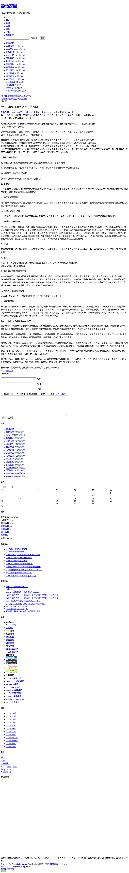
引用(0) (37, 112)
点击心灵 (10, 55)
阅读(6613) (46, 112)
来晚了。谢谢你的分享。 (17, 587)
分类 (2, 423)
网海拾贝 (10, 58)
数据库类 (10, 46)
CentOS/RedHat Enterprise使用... (19, 564)
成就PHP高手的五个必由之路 (14, 99)
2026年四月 (11, 725)
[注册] (63, 394)
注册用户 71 (6, 535)
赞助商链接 (5, 777)
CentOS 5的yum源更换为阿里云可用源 (23, 555)
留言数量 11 (6, 532)
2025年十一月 (12, 741)
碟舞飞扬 (5, 112)
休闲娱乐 (10, 79)
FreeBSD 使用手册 (14, 690)
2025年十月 (11, 744)
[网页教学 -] (11, 659)
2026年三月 (11, 728)
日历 (2, 482)
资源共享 (10, 67)
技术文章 (10, 61)
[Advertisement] (112, 129)
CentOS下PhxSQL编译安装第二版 (21, 576)
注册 (3, 760)
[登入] (57, 394)
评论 (15, 766)
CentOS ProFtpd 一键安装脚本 (19, 558)
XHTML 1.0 (6, 772)
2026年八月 (11, 713)
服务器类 (10, 70)
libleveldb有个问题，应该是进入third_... (23, 601)
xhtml (60, 864)
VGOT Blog (11, 625)
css (65, 864)
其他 (2, 752)
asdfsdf (9, 589)
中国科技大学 (12, 652)
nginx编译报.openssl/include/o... (19, 573)
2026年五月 (11, 722)
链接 (2, 617)
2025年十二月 (12, 737)
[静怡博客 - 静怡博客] (11, 672)
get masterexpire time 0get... (17, 606)
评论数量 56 (6, 526)
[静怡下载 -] (11, 664)
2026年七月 (11, 716)
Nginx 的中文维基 (14, 678)
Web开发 (10, 49)
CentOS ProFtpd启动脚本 (16, 561)
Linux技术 (10, 88)
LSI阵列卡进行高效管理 (16, 549)
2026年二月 (11, 731)
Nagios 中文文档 (13, 687)
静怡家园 (9, 6)
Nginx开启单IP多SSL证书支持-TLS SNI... (24, 570)
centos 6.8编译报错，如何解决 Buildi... (22, 592)
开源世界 (10, 76)
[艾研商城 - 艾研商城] (11, 668)
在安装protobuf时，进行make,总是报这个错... (25, 604)
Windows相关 (12, 91)
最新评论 (4, 581)
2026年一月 (11, 734)
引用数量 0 (6, 529)
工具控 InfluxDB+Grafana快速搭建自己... (23, 567)
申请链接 (5, 763)
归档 (2, 708)
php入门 (9, 371)
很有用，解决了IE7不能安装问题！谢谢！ (24, 611)
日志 (9, 766)
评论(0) (29, 112)
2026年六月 (11, 719)
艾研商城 (10, 643)
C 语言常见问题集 (14, 693)
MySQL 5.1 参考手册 (15, 681)
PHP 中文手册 (12, 684)
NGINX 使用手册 (13, 696)
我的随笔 (10, 64)
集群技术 (10, 52)
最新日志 (4, 544)
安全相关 (10, 73)
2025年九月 (11, 747)
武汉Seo (9, 628)
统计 (2, 512)
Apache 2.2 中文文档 (15, 699)
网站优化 (10, 85)
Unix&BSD (11, 82)
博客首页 (10, 43)
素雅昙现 (10, 640)
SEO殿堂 (10, 637)
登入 (3, 757)
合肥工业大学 (12, 649)
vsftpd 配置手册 (13, 702)
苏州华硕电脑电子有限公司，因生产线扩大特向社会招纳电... (33, 595)
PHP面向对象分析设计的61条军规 (16, 96)
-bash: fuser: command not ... (17, 552)
